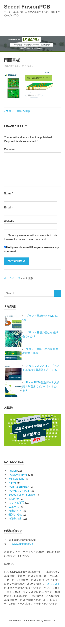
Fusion (12, 470)
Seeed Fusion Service (21, 494)
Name (8, 193)
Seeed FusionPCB (27, 7)
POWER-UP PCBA (19, 490)
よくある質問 (16, 502)
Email (8, 207)
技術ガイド (15, 510)
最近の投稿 (15, 514)
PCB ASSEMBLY (18, 486)
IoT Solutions (16, 478)
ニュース (13, 506)
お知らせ (13, 498)
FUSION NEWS (18, 474)
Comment (10, 149)
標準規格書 (15, 518)
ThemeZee (50, 620)
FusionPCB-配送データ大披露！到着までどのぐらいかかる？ (40, 386)
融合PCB (26, 66)
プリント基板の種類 (18, 111)
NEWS (12, 482)
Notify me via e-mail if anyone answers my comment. (31, 249)
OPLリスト (53, 583)
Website (9, 221)
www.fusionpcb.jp (22, 543)
